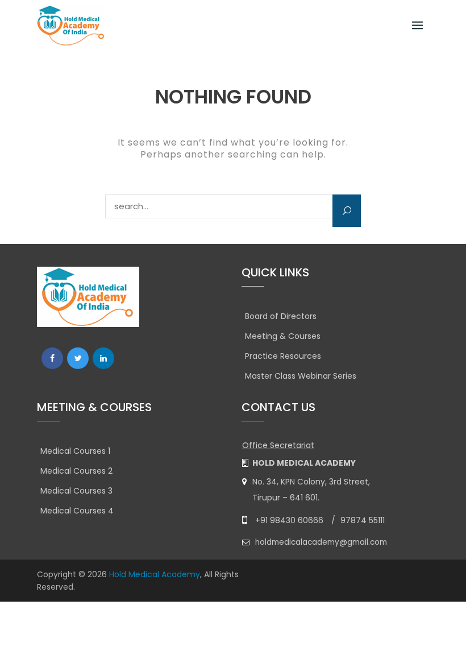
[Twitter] (78, 358)
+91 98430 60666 (289, 520)
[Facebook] (52, 358)
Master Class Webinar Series (300, 376)
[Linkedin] (103, 358)
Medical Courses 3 (76, 490)
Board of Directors (281, 316)
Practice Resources (283, 356)
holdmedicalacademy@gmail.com (321, 542)
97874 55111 (362, 520)
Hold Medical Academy (154, 574)
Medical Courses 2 (76, 471)
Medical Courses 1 (75, 451)
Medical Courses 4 (77, 510)
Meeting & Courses (283, 336)
